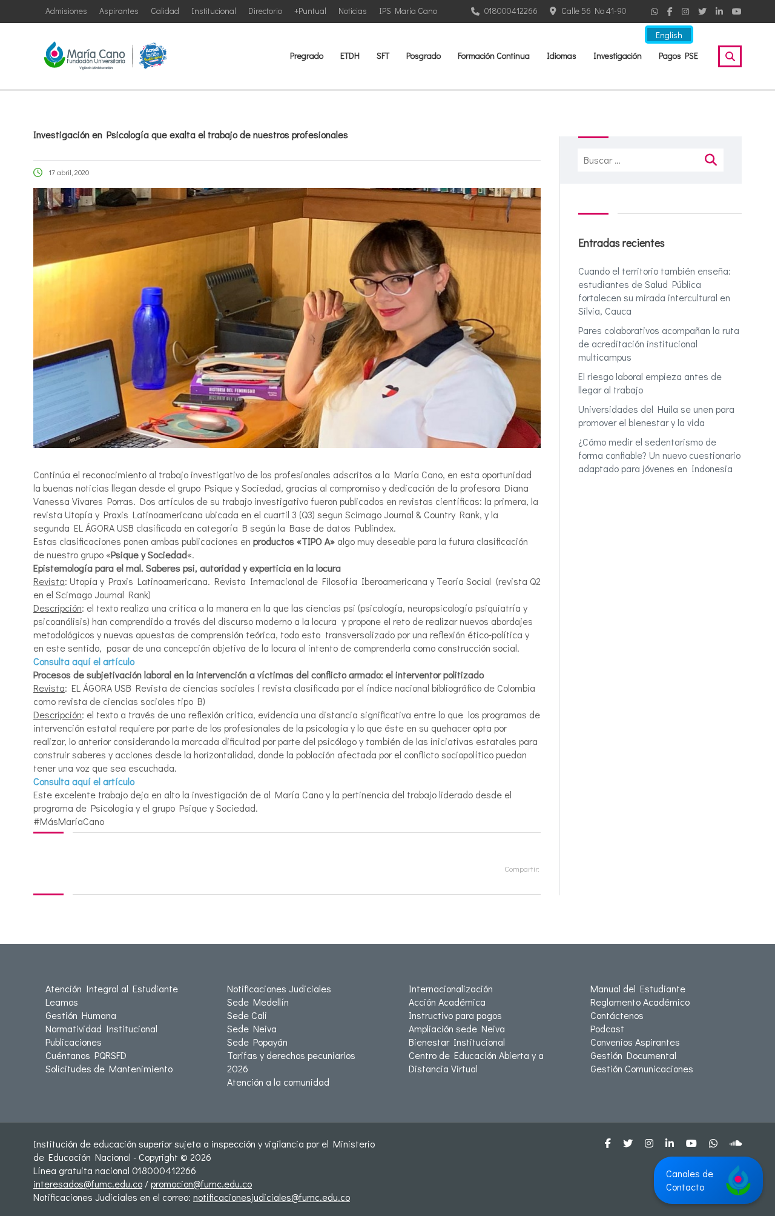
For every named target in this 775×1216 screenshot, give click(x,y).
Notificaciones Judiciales (279, 988)
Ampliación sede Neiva (457, 1028)
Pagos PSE (678, 55)
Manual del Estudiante (637, 988)
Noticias (352, 10)
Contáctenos (617, 1015)
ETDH (350, 55)
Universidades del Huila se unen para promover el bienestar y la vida (656, 416)
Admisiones (66, 10)
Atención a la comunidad (278, 1081)
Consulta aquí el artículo (83, 661)
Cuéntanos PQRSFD (86, 1055)
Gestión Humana (80, 1015)
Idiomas (561, 55)
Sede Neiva (252, 1028)
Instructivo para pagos (455, 1015)
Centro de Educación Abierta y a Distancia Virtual (476, 1062)
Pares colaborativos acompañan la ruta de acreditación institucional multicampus (658, 343)
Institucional (213, 10)
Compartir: (521, 868)
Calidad (165, 10)
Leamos (61, 1001)
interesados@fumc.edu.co (87, 1183)
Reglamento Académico (640, 1001)
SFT (383, 55)
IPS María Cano (408, 10)
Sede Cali (247, 1015)
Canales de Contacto (689, 1180)
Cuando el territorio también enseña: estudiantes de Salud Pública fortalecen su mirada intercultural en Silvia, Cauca (654, 290)
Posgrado (423, 55)
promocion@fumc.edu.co (201, 1183)
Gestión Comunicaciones (641, 1068)
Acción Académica (447, 1001)
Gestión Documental (633, 1055)
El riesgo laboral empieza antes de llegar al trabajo (650, 383)
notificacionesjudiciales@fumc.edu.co (271, 1197)
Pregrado (306, 55)
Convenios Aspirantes (635, 1041)
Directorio (265, 10)
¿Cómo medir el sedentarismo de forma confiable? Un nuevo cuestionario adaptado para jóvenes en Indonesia (659, 455)
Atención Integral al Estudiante (111, 988)
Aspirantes (119, 10)
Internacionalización (451, 988)
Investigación (617, 55)
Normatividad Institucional (101, 1028)
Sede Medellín (258, 1001)
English (669, 35)
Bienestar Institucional (457, 1041)
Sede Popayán (257, 1041)
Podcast (607, 1028)
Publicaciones (73, 1041)
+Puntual (310, 10)
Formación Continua (494, 55)
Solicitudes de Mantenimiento (109, 1068)
